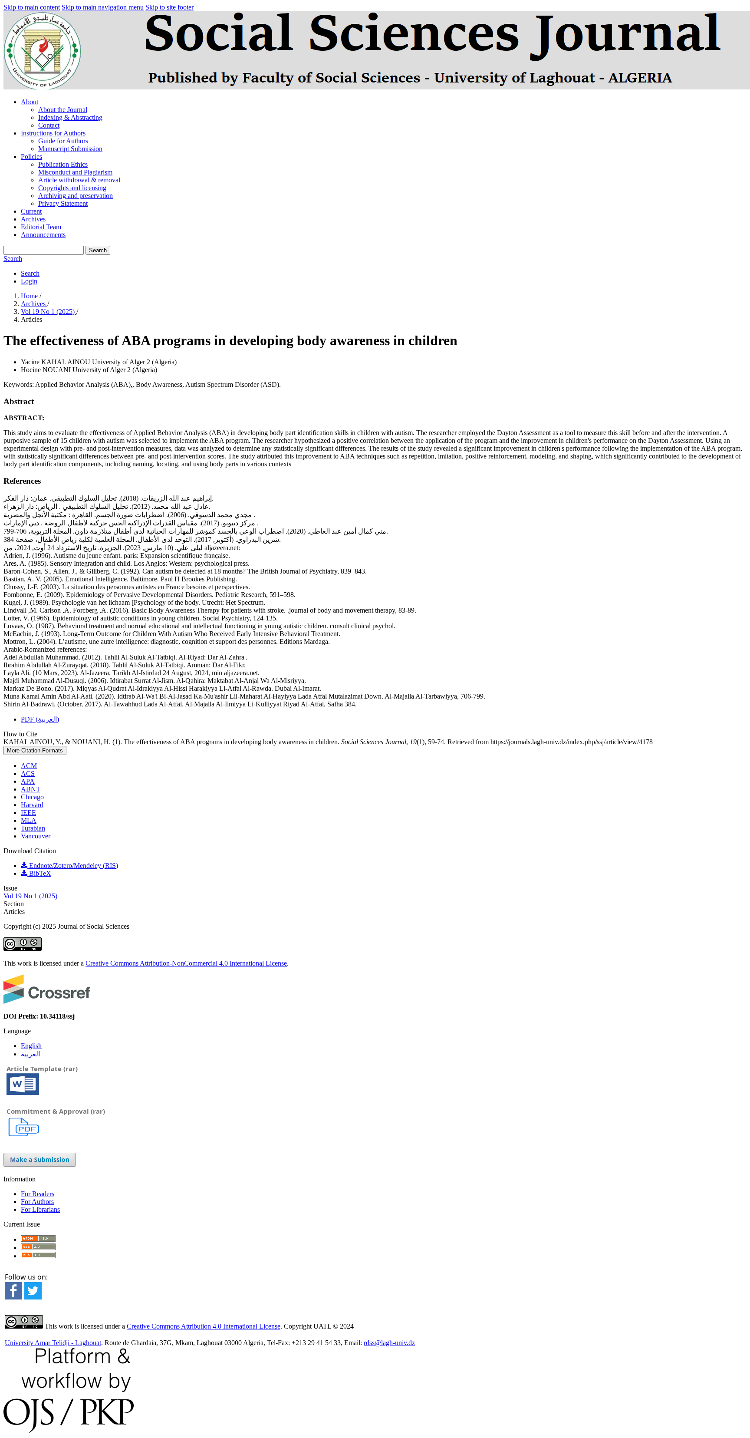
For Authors (37, 1201)
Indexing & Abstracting (70, 117)
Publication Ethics (63, 164)
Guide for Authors (63, 141)
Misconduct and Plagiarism (75, 172)
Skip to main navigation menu (103, 7)
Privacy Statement (63, 203)
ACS (28, 773)
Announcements (43, 234)
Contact (48, 125)
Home (30, 296)
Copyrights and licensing (72, 187)
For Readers (37, 1193)
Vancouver (35, 836)
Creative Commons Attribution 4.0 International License (203, 1326)
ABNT (30, 789)
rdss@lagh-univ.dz (389, 1342)
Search (98, 250)
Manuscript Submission (70, 148)
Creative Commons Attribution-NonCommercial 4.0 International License (186, 963)
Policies (31, 156)
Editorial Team (41, 227)
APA (28, 781)
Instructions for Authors (53, 133)
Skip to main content (31, 7)
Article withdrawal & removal (79, 180)
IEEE (28, 812)
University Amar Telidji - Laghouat (53, 1342)
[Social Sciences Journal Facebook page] (13, 1297)
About (29, 102)
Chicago (32, 797)
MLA (28, 820)
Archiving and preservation (75, 195)
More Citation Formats (35, 750)
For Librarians (40, 1209)
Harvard (32, 804)
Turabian (33, 828)
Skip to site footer (169, 7)
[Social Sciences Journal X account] (33, 1296)
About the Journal (62, 109)
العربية (30, 1054)
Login (29, 281)
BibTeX (39, 873)
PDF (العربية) (40, 719)
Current (31, 211)
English (31, 1045)
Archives (33, 219)
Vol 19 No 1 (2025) (48, 311)
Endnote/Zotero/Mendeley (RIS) (72, 865)
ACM (29, 765)
